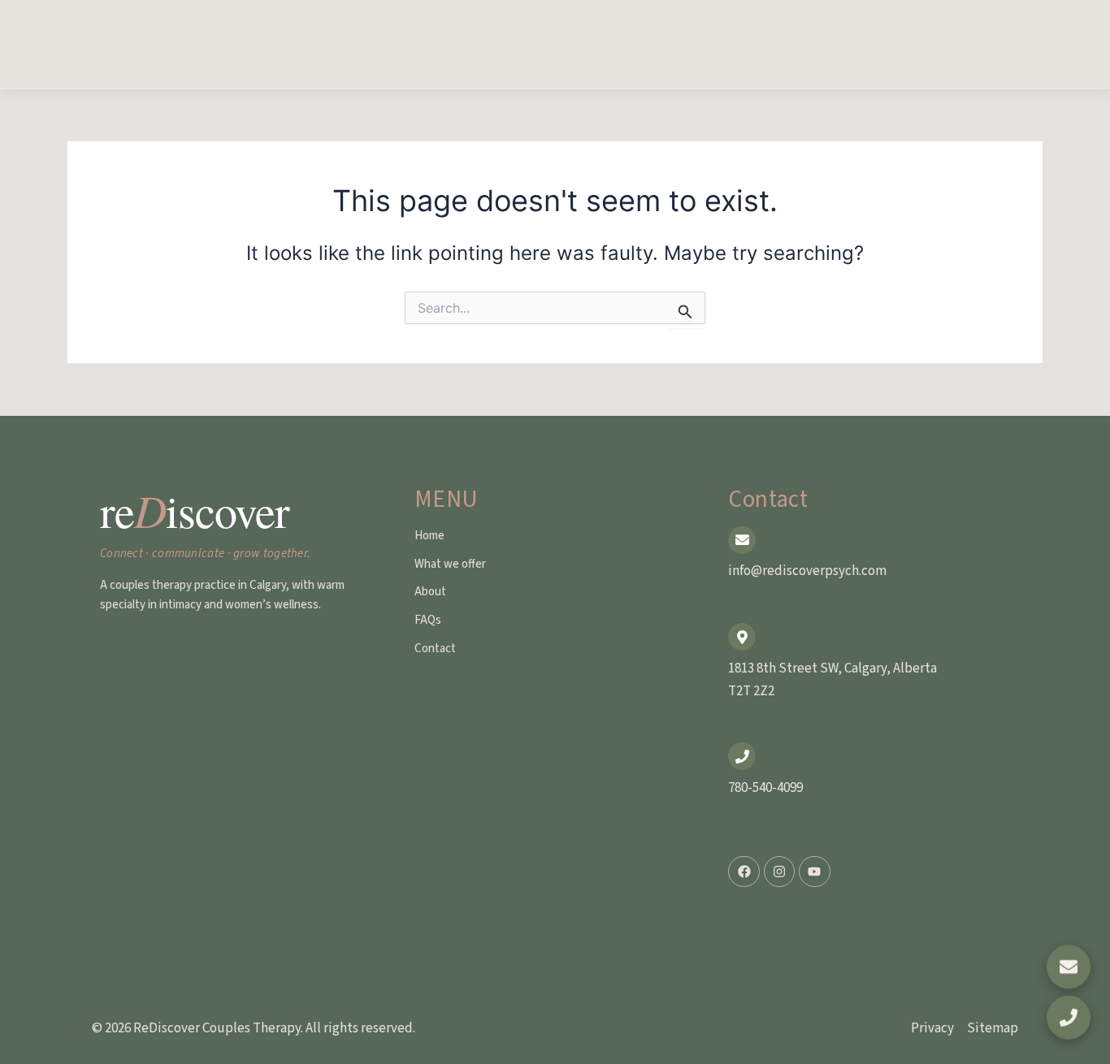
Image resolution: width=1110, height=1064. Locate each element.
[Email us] (1068, 966)
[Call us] (1068, 1018)
